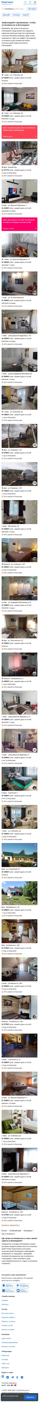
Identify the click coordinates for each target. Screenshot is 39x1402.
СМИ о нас (6, 1363)
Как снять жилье (8, 1313)
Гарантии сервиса (8, 1317)
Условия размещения (10, 1342)
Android (22, 1285)
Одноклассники (17, 1377)
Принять (30, 1397)
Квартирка (8, 3)
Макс (3, 1376)
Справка (5, 1300)
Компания (5, 1355)
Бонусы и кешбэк (8, 1329)
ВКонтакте (7, 1377)
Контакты (5, 1304)
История (5, 1359)
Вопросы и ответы (8, 1321)
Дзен (22, 1377)
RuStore (22, 1291)
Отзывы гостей (7, 1325)
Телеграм (12, 1377)
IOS (8, 1285)
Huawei (8, 1291)
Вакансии (5, 1367)
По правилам (7, 1397)
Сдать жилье (6, 1338)
